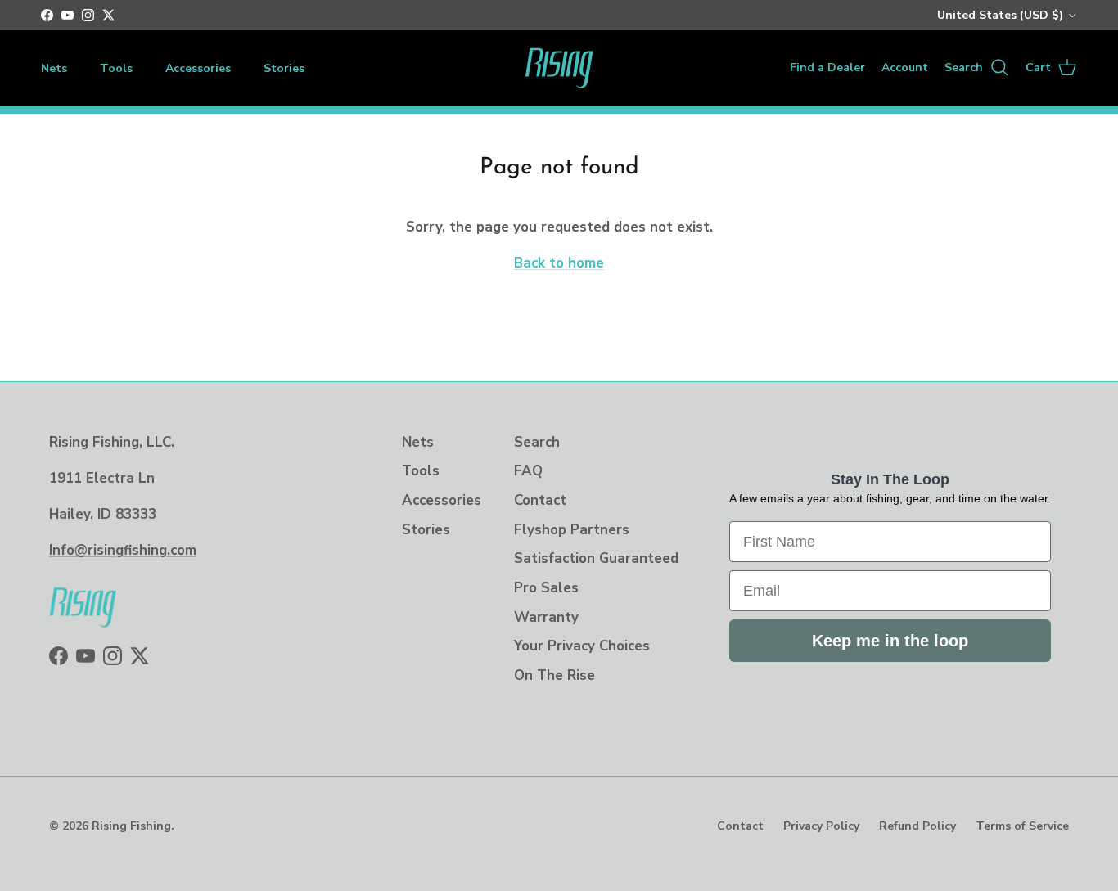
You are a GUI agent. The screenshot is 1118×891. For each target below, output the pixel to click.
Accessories (198, 68)
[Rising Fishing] (559, 68)
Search (537, 442)
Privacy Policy (821, 826)
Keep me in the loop (890, 641)
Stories (284, 68)
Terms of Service (1022, 826)
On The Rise (554, 675)
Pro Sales (546, 587)
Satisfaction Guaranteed (596, 558)
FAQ (528, 470)
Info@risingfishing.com (122, 550)
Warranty (546, 617)
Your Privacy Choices (582, 646)
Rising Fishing (131, 826)
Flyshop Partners (571, 529)
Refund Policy (917, 826)
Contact (540, 500)
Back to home (559, 263)
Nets (54, 68)
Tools (116, 68)
